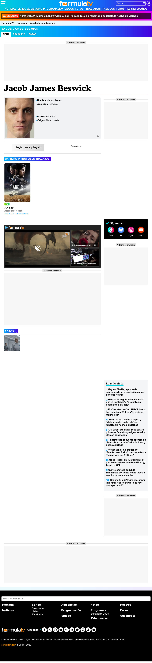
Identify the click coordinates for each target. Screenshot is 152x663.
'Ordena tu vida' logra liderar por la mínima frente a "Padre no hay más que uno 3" (125, 482)
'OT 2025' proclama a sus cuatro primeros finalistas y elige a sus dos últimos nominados (125, 432)
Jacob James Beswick (42, 23)
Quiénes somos (9, 639)
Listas (35, 611)
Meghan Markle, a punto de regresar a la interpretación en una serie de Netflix (125, 392)
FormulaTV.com (8, 644)
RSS (122, 639)
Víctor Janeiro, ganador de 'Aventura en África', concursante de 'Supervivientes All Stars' (126, 452)
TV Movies (37, 614)
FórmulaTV (8, 23)
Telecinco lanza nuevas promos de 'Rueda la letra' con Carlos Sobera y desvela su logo (126, 442)
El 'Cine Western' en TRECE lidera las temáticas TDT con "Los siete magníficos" (125, 412)
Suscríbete (128, 615)
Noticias (10, 9)
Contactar (113, 639)
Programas (93, 9)
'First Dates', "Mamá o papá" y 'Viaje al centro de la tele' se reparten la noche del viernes (123, 422)
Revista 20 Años (136, 9)
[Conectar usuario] (149, 3)
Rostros (125, 604)
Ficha (6, 34)
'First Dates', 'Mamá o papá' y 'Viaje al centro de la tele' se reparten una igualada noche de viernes (70, 16)
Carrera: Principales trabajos (27, 158)
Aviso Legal (24, 639)
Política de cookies (63, 639)
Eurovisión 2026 (100, 613)
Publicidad (101, 639)
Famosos (108, 9)
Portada (8, 604)
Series (22, 9)
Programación (53, 9)
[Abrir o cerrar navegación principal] (3, 3)
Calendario (38, 608)
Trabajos (19, 34)
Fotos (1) (11, 331)
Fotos (79, 9)
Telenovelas (99, 618)
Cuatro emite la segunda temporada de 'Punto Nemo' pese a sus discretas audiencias (125, 472)
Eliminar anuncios (77, 42)
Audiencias (34, 9)
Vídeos (69, 9)
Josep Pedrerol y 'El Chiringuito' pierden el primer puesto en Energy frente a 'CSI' (125, 462)
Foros (120, 9)
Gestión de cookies (84, 639)
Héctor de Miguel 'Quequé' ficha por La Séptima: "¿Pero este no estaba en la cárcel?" (124, 402)
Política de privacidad (42, 639)
